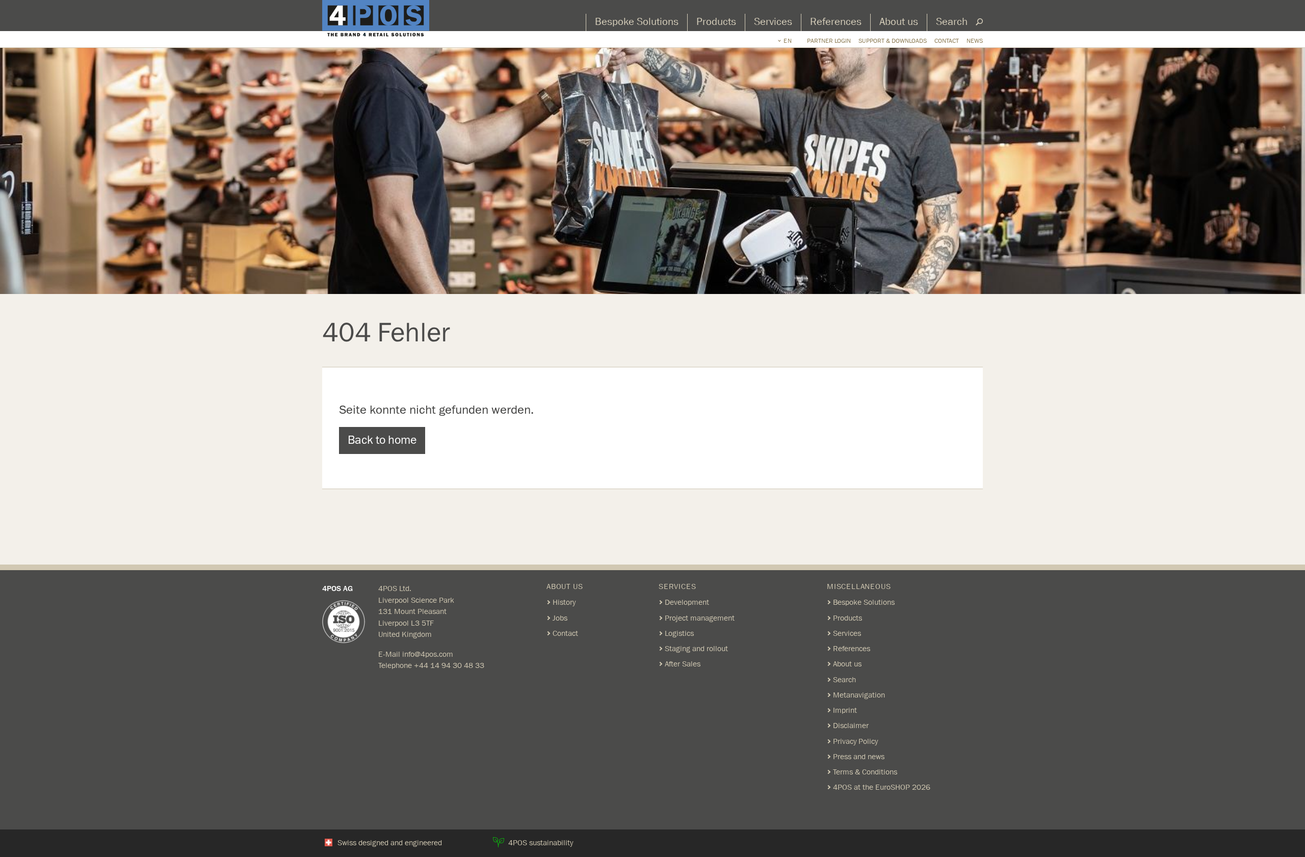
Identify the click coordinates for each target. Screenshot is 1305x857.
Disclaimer (851, 725)
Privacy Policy (855, 741)
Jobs (560, 618)
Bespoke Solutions (636, 22)
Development (687, 602)
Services (773, 22)
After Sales (682, 664)
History (564, 602)
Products (716, 22)
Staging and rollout (696, 649)
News (975, 41)
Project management (700, 618)
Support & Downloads (892, 41)
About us (898, 22)
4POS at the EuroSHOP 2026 (881, 787)
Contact (946, 41)
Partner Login (829, 41)
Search (952, 22)
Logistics (679, 633)
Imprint (845, 710)
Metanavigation (859, 695)
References (836, 22)
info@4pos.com (427, 654)
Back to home (382, 440)
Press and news (858, 757)
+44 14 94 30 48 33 (449, 665)
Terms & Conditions (865, 772)
